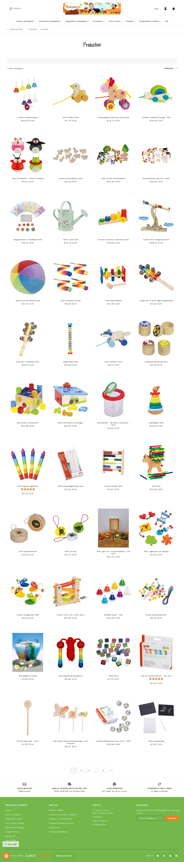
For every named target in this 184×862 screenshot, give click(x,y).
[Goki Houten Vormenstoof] (28, 398)
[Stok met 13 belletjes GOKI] (28, 337)
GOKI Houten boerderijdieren (113, 178)
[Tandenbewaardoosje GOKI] (156, 337)
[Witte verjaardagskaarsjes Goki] (70, 461)
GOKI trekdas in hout (113, 362)
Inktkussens (113, 676)
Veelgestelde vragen (13, 819)
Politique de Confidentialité (60, 819)
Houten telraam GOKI (113, 486)
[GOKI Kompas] (70, 527)
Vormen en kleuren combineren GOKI (113, 240)
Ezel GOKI (156, 486)
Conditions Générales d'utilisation (63, 815)
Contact (8, 810)
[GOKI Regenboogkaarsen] (28, 461)
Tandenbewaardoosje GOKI (156, 362)
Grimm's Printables (13, 815)
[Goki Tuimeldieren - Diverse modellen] (28, 154)
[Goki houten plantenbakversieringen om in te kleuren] (70, 716)
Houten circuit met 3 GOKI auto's (71, 615)
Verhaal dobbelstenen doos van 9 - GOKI (113, 741)
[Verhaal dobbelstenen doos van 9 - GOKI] (113, 716)
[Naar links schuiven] (140, 92)
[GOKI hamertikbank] (113, 276)
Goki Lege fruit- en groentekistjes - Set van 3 (113, 552)
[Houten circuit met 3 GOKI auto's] (70, 590)
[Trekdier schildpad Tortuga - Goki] (156, 93)
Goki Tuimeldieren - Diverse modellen (28, 178)
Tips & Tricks (10, 840)
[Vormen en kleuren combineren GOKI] (113, 215)
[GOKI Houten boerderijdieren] (113, 154)
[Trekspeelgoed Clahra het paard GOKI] (113, 93)
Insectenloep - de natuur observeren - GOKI (113, 424)
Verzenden (172, 818)
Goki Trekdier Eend (71, 117)
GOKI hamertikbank (113, 301)
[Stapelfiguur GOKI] (156, 398)
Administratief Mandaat (15, 827)
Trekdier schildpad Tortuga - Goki (156, 117)
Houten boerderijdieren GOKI (71, 178)
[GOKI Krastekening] (156, 716)
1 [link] (73, 770)
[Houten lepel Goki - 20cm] (28, 716)
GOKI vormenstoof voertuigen (70, 423)
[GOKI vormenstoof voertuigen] (70, 398)
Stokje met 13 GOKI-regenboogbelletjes (156, 301)
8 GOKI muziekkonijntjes (28, 117)
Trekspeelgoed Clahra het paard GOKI (113, 117)
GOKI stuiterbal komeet (71, 301)
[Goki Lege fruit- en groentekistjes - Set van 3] (113, 527)
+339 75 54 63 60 (100, 821)
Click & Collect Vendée (14, 823)
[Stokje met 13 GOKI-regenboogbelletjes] (156, 276)
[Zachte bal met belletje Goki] (28, 276)
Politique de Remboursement (61, 823)
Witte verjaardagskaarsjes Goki (70, 486)
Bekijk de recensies (64, 856)
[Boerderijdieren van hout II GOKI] (156, 154)
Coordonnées (54, 827)
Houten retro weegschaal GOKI (156, 240)
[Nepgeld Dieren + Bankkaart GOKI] (28, 215)
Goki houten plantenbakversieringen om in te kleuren (70, 742)
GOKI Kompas (70, 551)
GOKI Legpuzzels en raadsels (156, 551)
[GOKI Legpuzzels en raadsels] (156, 527)
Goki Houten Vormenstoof (28, 423)
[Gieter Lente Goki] (70, 215)
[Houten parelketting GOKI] (156, 590)
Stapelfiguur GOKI (156, 423)
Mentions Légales (56, 810)
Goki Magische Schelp (28, 676)
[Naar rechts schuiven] (171, 92)
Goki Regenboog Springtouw (71, 676)
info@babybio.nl (99, 824)
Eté (166, 21)
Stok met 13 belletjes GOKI (27, 362)
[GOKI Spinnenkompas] (28, 527)
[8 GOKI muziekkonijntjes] (28, 93)
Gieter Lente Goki (70, 240)
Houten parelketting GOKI (156, 615)
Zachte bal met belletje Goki (28, 301)
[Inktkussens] (113, 651)
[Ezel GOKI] (156, 461)
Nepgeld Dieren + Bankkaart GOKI (28, 240)
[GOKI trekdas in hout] (113, 337)
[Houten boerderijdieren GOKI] (70, 154)
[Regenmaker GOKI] (70, 337)
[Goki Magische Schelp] (28, 651)
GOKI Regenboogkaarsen (27, 486)
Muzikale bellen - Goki (113, 615)
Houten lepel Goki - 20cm (28, 741)
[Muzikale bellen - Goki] (113, 590)
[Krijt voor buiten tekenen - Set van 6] (156, 651)
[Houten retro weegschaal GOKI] (156, 215)
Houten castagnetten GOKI (28, 615)
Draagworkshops (12, 832)
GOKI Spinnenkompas (28, 551)
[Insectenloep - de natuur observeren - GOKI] (113, 398)
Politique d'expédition (58, 832)
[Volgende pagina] (110, 770)
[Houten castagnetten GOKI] (28, 590)
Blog (156, 9)
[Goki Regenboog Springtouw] (70, 651)
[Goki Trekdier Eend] (70, 93)
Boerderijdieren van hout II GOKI (156, 178)
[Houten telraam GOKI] (113, 461)
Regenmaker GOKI (70, 362)
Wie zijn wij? (10, 836)
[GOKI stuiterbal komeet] (70, 276)
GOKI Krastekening (156, 741)
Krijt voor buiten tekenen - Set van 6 (156, 676)
